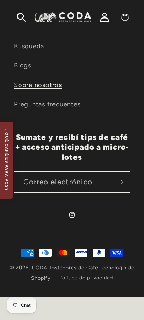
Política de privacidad (86, 278)
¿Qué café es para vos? (7, 160)
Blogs (22, 65)
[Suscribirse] (120, 182)
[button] (21, 17)
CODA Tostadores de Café (65, 267)
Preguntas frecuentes (47, 104)
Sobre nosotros (38, 85)
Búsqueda (29, 46)
